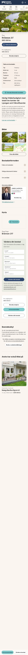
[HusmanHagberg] (6, 2)
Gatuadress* (8, 267)
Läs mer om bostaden (8, 120)
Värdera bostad (20, 652)
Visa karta (15, 222)
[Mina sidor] (22, 2)
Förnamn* (7, 256)
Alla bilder (5, 29)
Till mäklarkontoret (7, 202)
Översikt (4, 9)
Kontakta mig (17, 197)
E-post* (6, 251)
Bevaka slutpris (14, 56)
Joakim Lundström (17, 188)
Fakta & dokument (10, 44)
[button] (14, 141)
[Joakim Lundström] (6, 193)
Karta (16, 9)
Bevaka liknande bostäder (15, 92)
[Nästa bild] (25, 21)
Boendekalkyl (24, 9)
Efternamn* (7, 261)
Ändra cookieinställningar (14, 345)
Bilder (10, 9)
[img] (12, 193)
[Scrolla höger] (27, 8)
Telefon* (7, 272)
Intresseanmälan (14, 309)
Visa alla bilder (14, 154)
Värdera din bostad (14, 279)
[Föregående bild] (2, 21)
